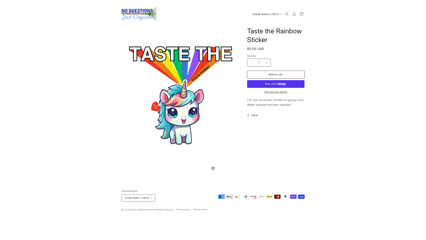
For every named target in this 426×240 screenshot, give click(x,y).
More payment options (275, 92)
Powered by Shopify (163, 209)
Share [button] (254, 115)
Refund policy (200, 209)
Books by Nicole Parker (141, 209)
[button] (287, 14)
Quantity (251, 55)
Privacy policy (183, 209)
